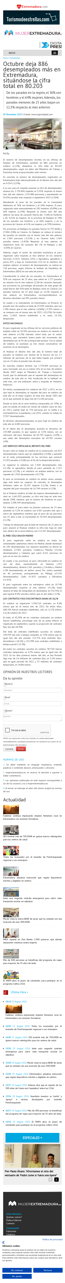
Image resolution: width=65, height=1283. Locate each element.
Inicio (5, 57)
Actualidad (15, 57)
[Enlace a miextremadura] (32, 6)
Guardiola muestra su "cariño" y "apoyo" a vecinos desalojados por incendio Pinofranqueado (34, 1099)
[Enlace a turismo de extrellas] (31, 17)
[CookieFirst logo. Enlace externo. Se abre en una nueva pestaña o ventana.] (3, 1242)
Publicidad (11, 1231)
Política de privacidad (52, 1239)
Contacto (10, 1223)
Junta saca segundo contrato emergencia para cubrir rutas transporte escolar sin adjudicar (34, 1051)
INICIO (12, 52)
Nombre (6, 683)
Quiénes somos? (14, 1217)
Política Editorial (13, 1220)
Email (6, 697)
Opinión (6, 710)
